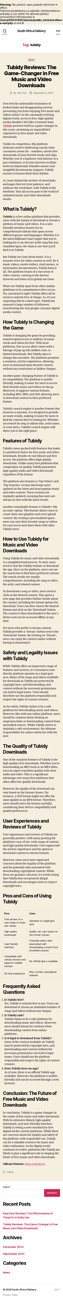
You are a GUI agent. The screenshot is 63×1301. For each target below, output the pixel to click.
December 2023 (13, 1246)
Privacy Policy (10, 1294)
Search (6, 1186)
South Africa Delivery (31, 30)
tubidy (10, 1172)
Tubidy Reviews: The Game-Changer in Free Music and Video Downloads (31, 76)
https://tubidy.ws (35, 1164)
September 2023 (13, 1253)
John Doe (22, 92)
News (31, 60)
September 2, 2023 (43, 92)
